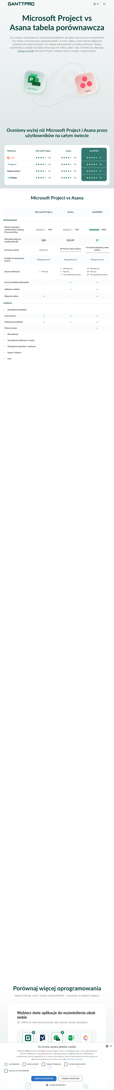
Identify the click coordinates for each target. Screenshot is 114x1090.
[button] (57, 1085)
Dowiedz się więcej (75, 1059)
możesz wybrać (26, 51)
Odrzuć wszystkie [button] (70, 1078)
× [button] (111, 1046)
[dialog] (57, 1066)
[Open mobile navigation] (104, 4)
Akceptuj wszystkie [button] (43, 1078)
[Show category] (4, 309)
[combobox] (107, 1046)
